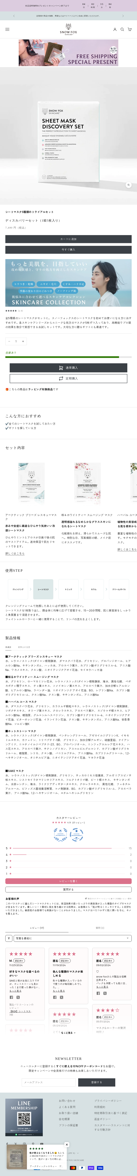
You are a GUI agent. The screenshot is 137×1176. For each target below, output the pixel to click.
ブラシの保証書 (68, 1125)
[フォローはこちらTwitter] (15, 1144)
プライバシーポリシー (108, 1101)
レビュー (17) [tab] (37, 927)
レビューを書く (68, 881)
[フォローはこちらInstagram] (24, 1144)
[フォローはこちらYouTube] (41, 1144)
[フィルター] (8, 938)
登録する (96, 1082)
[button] (68, 848)
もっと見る (67, 1032)
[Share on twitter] (18, 998)
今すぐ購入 (69, 249)
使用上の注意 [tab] (24, 647)
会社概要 (64, 1119)
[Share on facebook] (11, 997)
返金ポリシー (102, 1119)
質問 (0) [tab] (100, 927)
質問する (68, 889)
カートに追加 (68, 239)
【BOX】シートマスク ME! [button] (21, 1011)
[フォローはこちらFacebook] (7, 1144)
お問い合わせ (67, 1101)
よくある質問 (67, 1107)
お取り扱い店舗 (68, 1113)
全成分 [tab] (8, 647)
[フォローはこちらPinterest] (33, 1144)
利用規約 (99, 1107)
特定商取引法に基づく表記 (110, 1113)
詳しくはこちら (15, 553)
